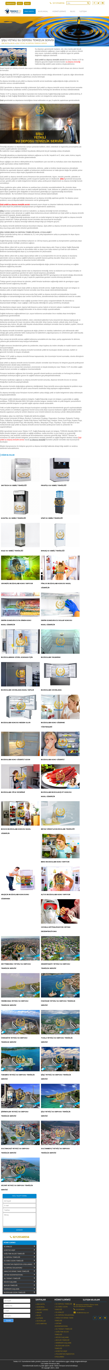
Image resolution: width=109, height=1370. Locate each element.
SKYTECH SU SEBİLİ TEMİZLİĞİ (14, 485)
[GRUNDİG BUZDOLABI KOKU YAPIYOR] (20, 568)
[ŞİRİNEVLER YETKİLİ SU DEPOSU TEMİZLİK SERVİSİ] (20, 1096)
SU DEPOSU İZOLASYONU (13, 1268)
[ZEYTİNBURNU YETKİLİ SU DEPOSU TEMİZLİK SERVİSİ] (20, 948)
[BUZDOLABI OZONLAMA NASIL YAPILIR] (20, 674)
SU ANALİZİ (8, 1247)
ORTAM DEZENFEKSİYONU (13, 1275)
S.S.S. (20, 3)
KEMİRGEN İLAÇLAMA (11, 1289)
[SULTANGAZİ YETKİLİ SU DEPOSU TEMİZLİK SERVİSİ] (20, 1133)
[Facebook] (94, 3)
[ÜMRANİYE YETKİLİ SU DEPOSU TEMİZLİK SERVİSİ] (20, 1022)
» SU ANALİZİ (59, 1312)
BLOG (72, 11)
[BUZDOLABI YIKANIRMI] (60, 641)
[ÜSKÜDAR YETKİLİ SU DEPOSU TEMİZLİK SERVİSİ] (60, 985)
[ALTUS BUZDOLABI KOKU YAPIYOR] (60, 879)
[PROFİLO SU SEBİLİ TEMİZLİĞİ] (60, 470)
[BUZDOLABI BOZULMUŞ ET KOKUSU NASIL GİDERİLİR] (60, 776)
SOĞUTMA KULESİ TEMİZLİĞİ (14, 1254)
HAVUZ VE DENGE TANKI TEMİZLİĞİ (16, 1271)
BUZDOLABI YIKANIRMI (50, 657)
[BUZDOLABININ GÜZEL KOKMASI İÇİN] (20, 641)
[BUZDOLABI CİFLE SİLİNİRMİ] (20, 776)
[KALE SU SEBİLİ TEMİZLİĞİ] (20, 535)
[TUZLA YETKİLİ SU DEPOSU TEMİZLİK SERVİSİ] (60, 1022)
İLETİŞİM (83, 11)
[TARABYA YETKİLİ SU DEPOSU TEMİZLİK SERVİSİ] (20, 1059)
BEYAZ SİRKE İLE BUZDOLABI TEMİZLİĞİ (58, 829)
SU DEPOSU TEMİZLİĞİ (12, 1257)
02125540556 (21, 1237)
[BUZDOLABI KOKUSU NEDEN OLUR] (20, 707)
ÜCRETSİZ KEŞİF (9, 1250)
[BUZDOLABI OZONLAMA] (60, 674)
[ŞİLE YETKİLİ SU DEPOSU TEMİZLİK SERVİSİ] (60, 1096)
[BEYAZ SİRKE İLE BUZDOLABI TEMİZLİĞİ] (60, 813)
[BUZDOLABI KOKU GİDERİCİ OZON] (20, 744)
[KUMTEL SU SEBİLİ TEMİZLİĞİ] (20, 502)
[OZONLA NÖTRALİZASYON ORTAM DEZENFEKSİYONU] (60, 911)
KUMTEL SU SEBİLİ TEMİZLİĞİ (13, 518)
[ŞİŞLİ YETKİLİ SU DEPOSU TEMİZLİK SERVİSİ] (13, 57)
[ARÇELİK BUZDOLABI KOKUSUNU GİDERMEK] (20, 879)
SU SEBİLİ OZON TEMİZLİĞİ (13, 1261)
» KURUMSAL (40, 1307)
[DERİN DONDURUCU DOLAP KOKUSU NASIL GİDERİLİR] (60, 604)
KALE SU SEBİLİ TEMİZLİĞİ (12, 551)
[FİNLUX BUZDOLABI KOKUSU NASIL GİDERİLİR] (60, 568)
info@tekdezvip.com (83, 1313)
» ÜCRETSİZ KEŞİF (61, 1351)
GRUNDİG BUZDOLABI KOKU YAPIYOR (17, 583)
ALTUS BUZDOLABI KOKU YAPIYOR (55, 894)
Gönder (8, 1320)
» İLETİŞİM (39, 1318)
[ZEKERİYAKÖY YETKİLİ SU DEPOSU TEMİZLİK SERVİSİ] (60, 948)
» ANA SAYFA (40, 1304)
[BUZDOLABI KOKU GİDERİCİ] (60, 744)
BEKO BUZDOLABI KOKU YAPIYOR (55, 862)
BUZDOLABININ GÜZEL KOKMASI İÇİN (17, 657)
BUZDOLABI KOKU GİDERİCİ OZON (15, 760)
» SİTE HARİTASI (41, 1324)
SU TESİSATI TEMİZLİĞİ (12, 1278)
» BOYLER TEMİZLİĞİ (62, 1340)
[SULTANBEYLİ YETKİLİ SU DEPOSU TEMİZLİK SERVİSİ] (60, 1133)
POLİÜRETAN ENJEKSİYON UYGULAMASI (18, 1264)
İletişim (27, 3)
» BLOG (38, 1315)
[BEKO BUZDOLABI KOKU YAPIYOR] (60, 846)
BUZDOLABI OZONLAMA (51, 690)
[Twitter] (98, 3)
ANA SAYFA (29, 11)
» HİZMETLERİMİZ (41, 1310)
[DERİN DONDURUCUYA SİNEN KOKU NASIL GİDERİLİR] (20, 604)
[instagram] (102, 3)
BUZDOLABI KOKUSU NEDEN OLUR (15, 723)
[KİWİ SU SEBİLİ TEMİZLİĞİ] (60, 502)
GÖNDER (19, 1230)
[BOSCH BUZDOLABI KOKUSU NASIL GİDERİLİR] (20, 813)
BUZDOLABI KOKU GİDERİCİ (52, 760)
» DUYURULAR (40, 1321)
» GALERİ (38, 1312)
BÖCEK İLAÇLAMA (10, 1282)
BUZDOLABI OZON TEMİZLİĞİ (14, 1292)
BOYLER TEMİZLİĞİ (10, 1285)
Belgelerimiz (10, 3)
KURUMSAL (43, 11)
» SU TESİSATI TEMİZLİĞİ (63, 1329)
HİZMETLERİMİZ (59, 11)
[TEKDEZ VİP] (13, 11)
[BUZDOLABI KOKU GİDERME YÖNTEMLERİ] (60, 707)
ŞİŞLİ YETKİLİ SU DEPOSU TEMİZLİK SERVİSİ (31, 43)
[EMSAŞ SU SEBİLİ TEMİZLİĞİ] (60, 535)
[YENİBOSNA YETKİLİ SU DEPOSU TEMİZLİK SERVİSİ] (20, 985)
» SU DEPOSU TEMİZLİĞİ (63, 1304)
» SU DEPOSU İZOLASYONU (64, 1315)
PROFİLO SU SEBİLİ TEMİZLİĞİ (53, 485)
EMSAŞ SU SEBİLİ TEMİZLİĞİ (53, 551)
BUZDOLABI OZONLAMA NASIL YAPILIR (17, 690)
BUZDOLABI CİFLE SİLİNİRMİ (13, 792)
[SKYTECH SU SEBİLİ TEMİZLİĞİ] (20, 470)
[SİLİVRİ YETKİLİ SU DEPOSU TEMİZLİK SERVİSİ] (20, 1170)
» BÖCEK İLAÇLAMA (62, 1337)
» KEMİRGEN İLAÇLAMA (63, 1343)
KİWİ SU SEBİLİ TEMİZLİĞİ (52, 518)
